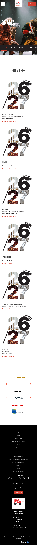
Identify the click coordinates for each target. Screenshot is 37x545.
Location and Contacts (18, 471)
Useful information (18, 456)
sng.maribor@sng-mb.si (19, 527)
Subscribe (18, 492)
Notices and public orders (18, 462)
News (18, 444)
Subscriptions (18, 450)
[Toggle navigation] (3, 4)
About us (18, 447)
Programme (18, 432)
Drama (18, 435)
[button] (6, 384)
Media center (18, 453)
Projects (18, 465)
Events (13, 47)
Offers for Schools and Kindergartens (18, 459)
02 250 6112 (19, 525)
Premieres (4, 47)
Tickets (32, 4)
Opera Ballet (18, 438)
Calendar (22, 47)
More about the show (8, 121)
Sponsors (18, 468)
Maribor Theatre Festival (18, 441)
